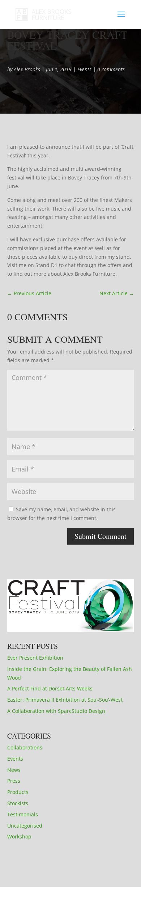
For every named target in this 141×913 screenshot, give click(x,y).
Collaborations (24, 747)
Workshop (19, 836)
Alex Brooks (27, 69)
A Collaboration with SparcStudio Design (56, 710)
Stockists (17, 803)
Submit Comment (100, 536)
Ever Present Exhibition (35, 657)
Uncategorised (24, 825)
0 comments (111, 69)
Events (84, 69)
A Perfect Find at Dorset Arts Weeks (50, 688)
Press (13, 780)
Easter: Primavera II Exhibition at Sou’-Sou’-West (65, 699)
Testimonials (22, 814)
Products (18, 792)
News (14, 769)
